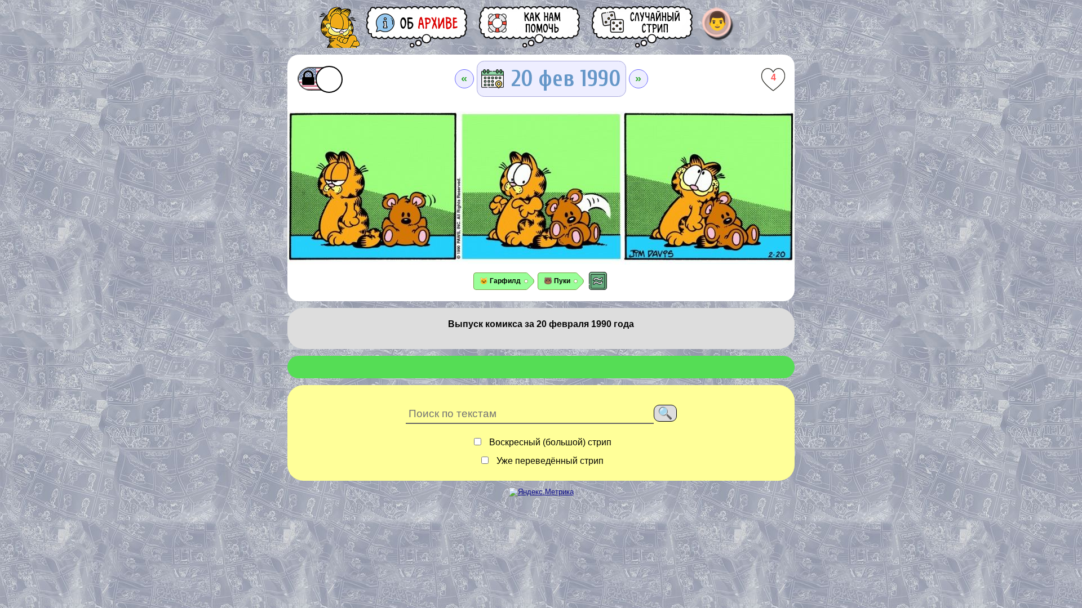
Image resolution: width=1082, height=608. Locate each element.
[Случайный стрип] (643, 27)
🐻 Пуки (557, 281)
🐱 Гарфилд (500, 281)
